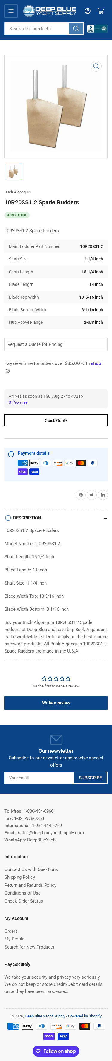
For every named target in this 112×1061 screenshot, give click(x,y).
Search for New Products (29, 947)
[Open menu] (11, 11)
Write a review (56, 703)
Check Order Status (23, 901)
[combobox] (44, 28)
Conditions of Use (22, 893)
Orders (11, 931)
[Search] (76, 28)
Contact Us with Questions (31, 869)
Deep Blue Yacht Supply (45, 1016)
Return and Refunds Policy (30, 885)
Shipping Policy (19, 877)
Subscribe (90, 778)
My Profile (14, 939)
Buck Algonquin (17, 192)
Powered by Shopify (85, 1016)
